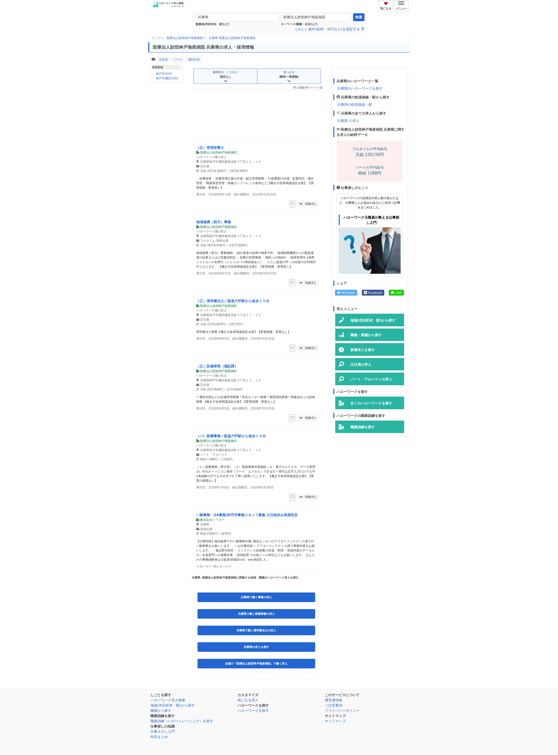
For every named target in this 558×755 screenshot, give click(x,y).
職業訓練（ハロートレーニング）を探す (181, 721)
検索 (358, 17)
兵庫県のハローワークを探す (360, 88)
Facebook (374, 292)
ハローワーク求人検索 (167, 700)
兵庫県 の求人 (348, 120)
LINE (398, 292)
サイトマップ (335, 721)
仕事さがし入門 (162, 731)
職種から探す (160, 710)
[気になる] (386, 3)
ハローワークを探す (253, 710)
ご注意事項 (333, 705)
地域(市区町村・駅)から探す (172, 705)
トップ (156, 38)
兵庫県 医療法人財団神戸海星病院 (232, 38)
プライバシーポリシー (342, 710)
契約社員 (194, 59)
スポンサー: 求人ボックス (213, 566)
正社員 (163, 59)
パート (178, 59)
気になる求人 (248, 700)
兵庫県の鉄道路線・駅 (354, 104)
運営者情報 (333, 700)
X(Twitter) (347, 292)
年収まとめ (159, 736)
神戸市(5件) (164, 73)
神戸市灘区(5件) (167, 78)
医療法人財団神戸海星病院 (185, 38)
